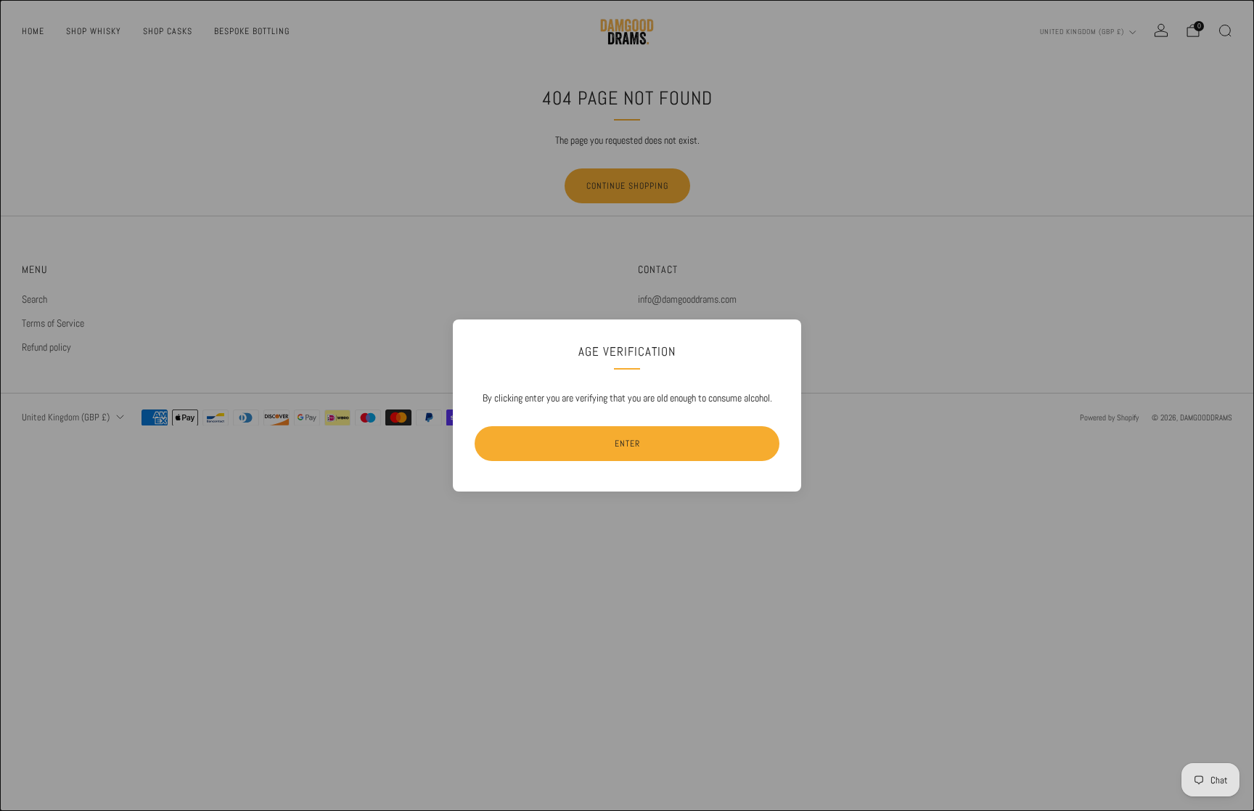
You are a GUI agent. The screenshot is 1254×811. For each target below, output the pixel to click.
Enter (627, 443)
